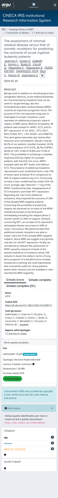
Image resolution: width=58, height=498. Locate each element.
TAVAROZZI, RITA (26, 71)
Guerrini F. (11, 61)
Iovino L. (13, 64)
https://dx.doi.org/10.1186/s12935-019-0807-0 (28, 305)
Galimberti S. (30, 75)
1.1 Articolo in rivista (42, 32)
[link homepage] (8, 5)
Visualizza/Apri (12, 378)
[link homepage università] (34, 5)
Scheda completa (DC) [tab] (20, 286)
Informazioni (13, 408)
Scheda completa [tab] (40, 280)
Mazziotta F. (16, 67)
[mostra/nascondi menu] (55, 5)
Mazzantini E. (34, 67)
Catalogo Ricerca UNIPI (21, 29)
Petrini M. (14, 75)
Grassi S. (24, 61)
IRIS (4, 29)
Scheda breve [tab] (15, 279)
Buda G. (26, 64)
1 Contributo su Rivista (17, 32)
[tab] (40, 286)
